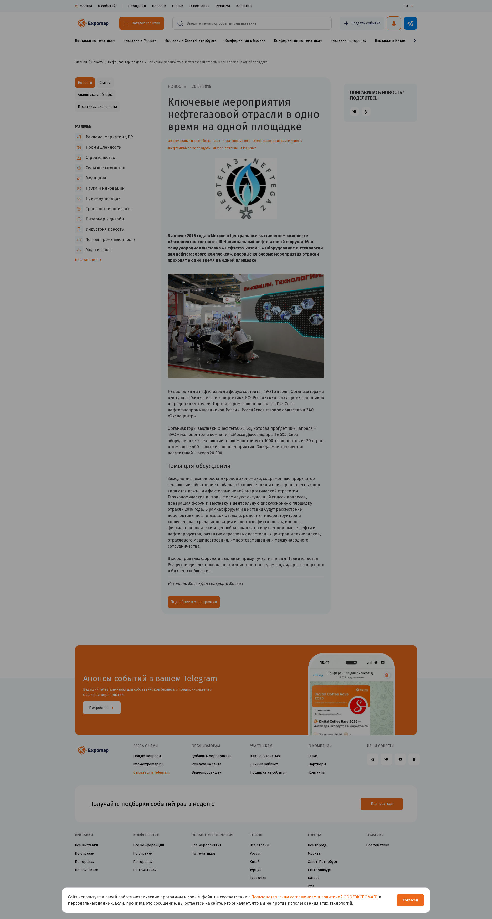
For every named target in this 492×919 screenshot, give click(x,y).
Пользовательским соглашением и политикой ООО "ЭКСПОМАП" (314, 897)
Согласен (410, 900)
